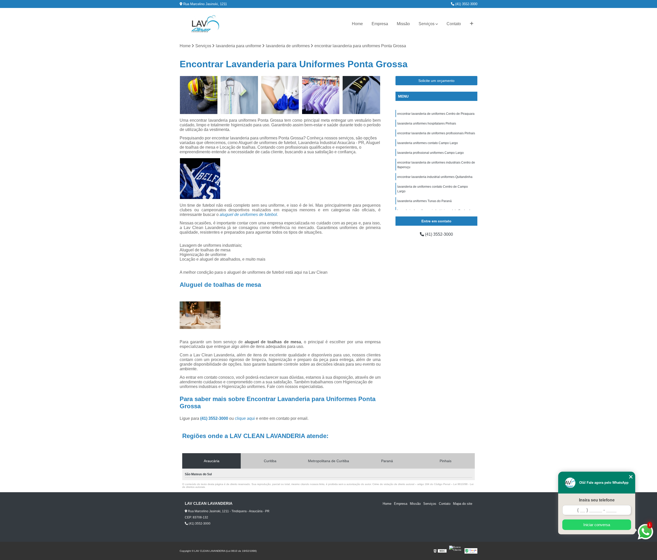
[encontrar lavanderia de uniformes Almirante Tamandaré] (199, 95)
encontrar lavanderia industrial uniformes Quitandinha (434, 177)
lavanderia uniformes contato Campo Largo (427, 143)
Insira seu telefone (597, 500)
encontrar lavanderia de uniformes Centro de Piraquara (436, 114)
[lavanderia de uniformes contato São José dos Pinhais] (280, 95)
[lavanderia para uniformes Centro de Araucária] (321, 95)
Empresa (380, 24)
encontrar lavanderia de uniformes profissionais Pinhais (436, 133)
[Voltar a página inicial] (205, 23)
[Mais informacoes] (471, 24)
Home (357, 24)
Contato (454, 24)
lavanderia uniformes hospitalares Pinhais (426, 123)
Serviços (426, 24)
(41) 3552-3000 (465, 4)
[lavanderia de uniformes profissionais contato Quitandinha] (239, 95)
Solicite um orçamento (436, 81)
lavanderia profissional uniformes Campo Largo (430, 153)
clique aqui (245, 418)
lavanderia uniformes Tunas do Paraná (424, 201)
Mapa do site (462, 504)
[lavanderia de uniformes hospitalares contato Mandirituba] (361, 95)
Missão (403, 24)
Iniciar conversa (596, 525)
